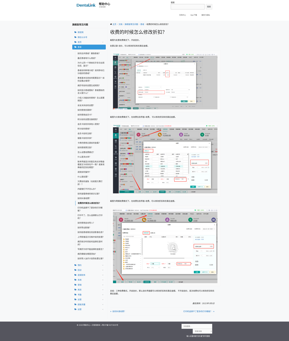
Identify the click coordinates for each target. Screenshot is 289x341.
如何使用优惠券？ (85, 110)
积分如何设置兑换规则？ (88, 119)
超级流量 (81, 304)
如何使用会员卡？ (85, 115)
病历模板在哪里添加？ (87, 254)
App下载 (193, 15)
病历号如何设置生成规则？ (89, 85)
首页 (80, 42)
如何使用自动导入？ (86, 223)
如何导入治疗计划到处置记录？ (91, 258)
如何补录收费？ (84, 198)
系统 (80, 280)
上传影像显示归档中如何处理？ (91, 237)
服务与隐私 (206, 15)
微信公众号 (82, 37)
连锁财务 (81, 275)
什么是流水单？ (84, 157)
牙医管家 (95, 325)
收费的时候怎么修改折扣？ (89, 203)
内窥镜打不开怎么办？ (87, 189)
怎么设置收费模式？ (86, 152)
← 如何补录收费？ (118, 311)
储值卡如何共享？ (85, 138)
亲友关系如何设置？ (86, 105)
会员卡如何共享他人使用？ (89, 124)
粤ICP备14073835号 (110, 325)
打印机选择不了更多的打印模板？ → (198, 311)
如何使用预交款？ (85, 147)
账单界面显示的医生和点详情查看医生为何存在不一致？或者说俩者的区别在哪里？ (91, 165)
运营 (80, 299)
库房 (80, 290)
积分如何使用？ (84, 129)
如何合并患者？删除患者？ (89, 53)
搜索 (173, 2)
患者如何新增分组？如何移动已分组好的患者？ (91, 71)
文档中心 (182, 15)
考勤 (80, 295)
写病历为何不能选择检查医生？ (91, 249)
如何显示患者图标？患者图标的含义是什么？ (91, 91)
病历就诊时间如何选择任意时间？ (90, 243)
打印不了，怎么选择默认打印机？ (90, 216)
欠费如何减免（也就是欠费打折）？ (90, 182)
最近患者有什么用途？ (87, 58)
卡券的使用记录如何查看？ (89, 143)
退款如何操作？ (84, 172)
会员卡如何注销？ (85, 133)
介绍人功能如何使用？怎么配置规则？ (91, 99)
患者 (80, 47)
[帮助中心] (86, 5)
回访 (80, 270)
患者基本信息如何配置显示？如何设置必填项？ (91, 79)
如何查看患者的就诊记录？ (89, 194)
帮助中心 (104, 4)
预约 (80, 265)
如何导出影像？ (84, 227)
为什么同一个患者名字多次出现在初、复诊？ (91, 64)
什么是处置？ (83, 177)
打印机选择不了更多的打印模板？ (90, 209)
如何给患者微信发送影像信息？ (91, 232)
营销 (80, 285)
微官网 (80, 32)
